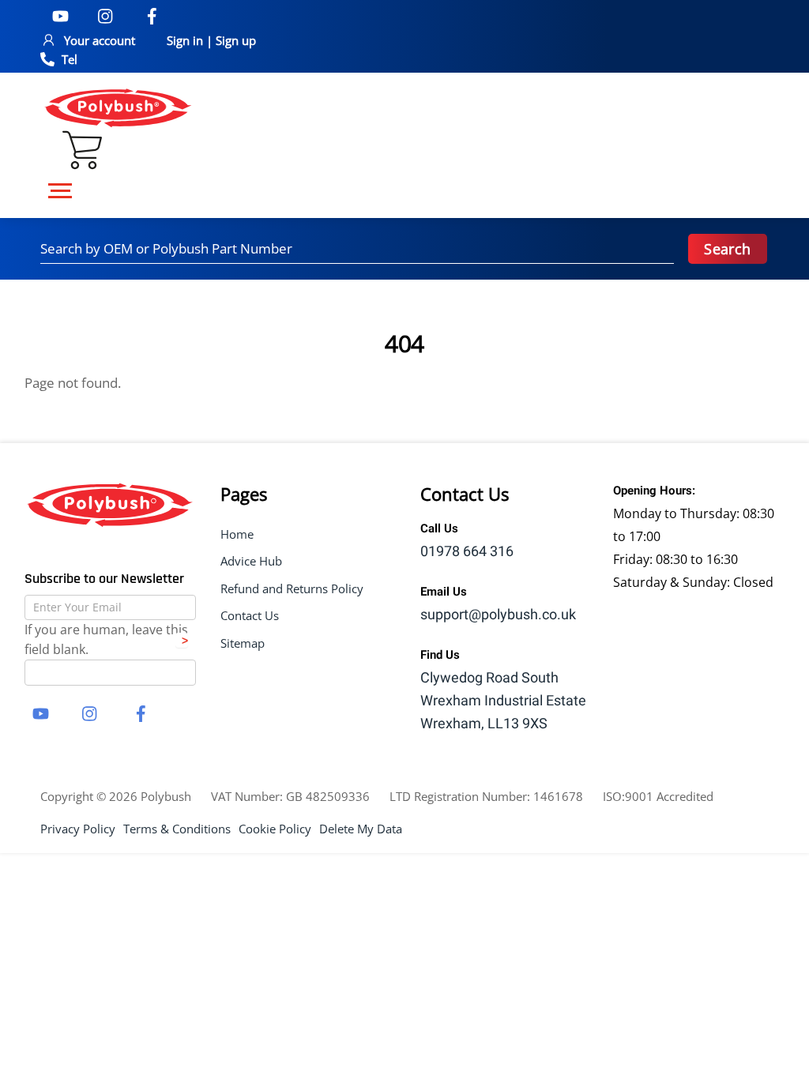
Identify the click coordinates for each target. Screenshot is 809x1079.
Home (237, 534)
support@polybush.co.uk (498, 615)
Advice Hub (251, 561)
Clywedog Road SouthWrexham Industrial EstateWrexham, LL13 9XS (503, 701)
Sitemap (242, 643)
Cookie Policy (275, 829)
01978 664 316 (467, 551)
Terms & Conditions (177, 829)
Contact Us (249, 615)
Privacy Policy (77, 829)
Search (727, 248)
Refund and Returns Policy (291, 588)
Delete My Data (360, 829)
